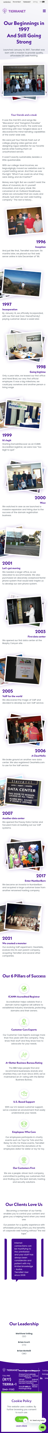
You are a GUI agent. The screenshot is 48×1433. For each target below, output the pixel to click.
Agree (21, 1419)
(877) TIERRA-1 (9, 1384)
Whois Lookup (28, 1387)
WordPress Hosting (23, 1387)
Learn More (21, 1425)
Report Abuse (35, 1386)
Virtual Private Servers (22, 1381)
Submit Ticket (35, 1380)
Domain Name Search (28, 1376)
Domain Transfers (29, 1382)
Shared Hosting (22, 1375)
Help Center (35, 1375)
